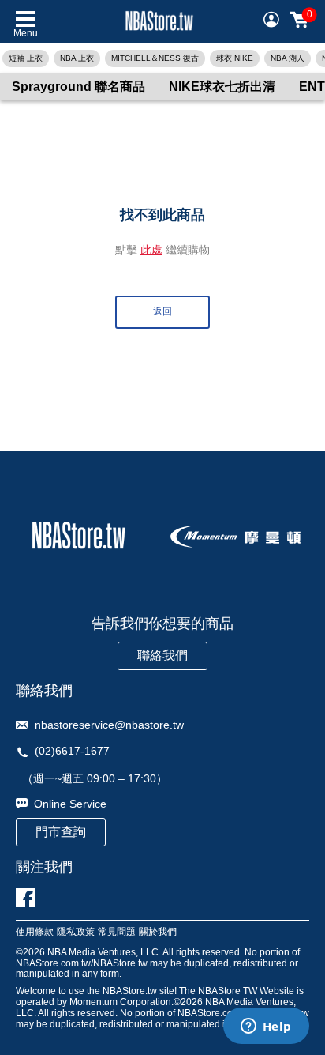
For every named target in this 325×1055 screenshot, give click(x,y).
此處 (151, 249)
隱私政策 (76, 932)
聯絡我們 (162, 655)
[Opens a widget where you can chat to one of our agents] (265, 1027)
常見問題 (117, 932)
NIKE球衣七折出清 (222, 86)
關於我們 (158, 932)
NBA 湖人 (287, 58)
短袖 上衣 (26, 58)
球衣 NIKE (234, 58)
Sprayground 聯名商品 (78, 86)
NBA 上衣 (77, 58)
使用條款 (35, 932)
